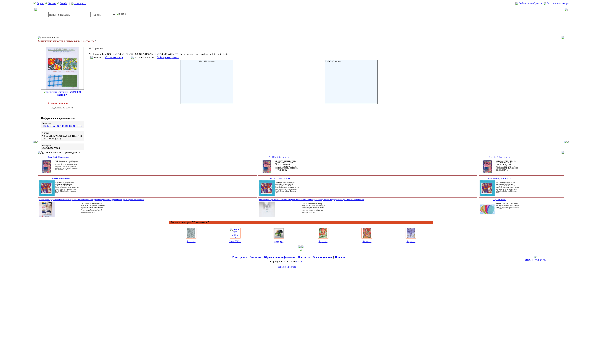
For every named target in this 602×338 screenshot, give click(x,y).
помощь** (80, 3)
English (40, 3)
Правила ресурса (287, 266)
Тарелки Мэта (499, 199)
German (52, 3)
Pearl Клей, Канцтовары (58, 157)
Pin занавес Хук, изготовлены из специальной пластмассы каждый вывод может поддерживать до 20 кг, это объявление (91, 199)
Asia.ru (299, 261)
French (63, 3)
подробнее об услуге (62, 107)
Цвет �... (279, 242)
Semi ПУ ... (235, 241)
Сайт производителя (168, 57)
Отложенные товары (557, 3)
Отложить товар (114, 57)
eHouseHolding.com (535, 259)
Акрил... (191, 241)
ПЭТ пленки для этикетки (59, 178)
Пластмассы (87, 41)
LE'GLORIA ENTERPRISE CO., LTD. (62, 126)
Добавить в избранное (530, 3)
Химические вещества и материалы (58, 41)
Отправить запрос (58, 103)
